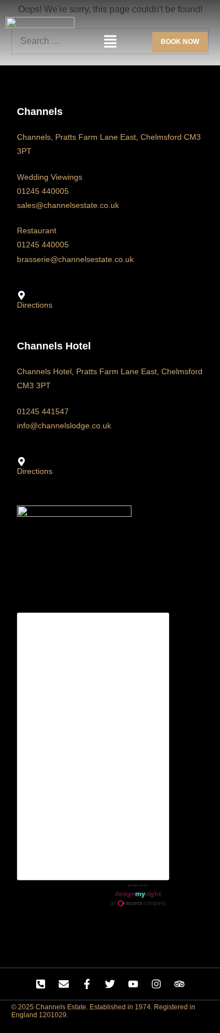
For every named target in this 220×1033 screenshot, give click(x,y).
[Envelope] (64, 984)
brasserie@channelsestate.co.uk (75, 259)
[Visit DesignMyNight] (138, 895)
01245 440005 (43, 191)
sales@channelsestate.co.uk (68, 205)
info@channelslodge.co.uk (64, 425)
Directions (34, 304)
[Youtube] (133, 984)
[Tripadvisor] (179, 984)
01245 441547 (43, 411)
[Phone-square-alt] (40, 984)
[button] (110, 42)
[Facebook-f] (87, 984)
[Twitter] (110, 984)
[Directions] (21, 295)
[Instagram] (156, 984)
